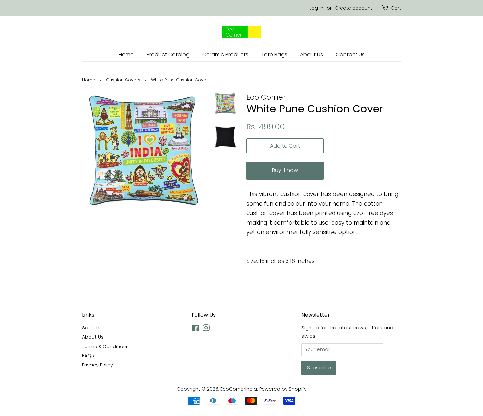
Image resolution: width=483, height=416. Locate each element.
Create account (353, 8)
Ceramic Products (225, 54)
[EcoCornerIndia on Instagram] (206, 329)
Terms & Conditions (105, 346)
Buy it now (285, 170)
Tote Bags (274, 54)
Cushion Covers (123, 80)
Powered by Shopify (283, 389)
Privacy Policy (97, 365)
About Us (93, 337)
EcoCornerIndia (238, 389)
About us (311, 54)
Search (90, 328)
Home (126, 54)
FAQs (88, 355)
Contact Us (350, 54)
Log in (316, 8)
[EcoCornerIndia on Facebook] (195, 329)
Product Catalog (168, 54)
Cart (396, 8)
